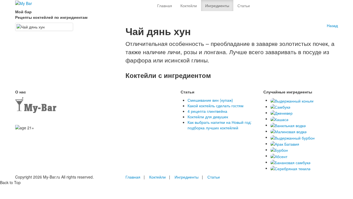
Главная (164, 5)
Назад (332, 25)
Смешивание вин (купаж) (210, 100)
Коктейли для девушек (208, 116)
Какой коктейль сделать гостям (216, 105)
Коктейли (188, 5)
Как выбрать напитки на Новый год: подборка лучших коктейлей (220, 124)
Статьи (243, 5)
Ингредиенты (217, 5)
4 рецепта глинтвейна (207, 111)
